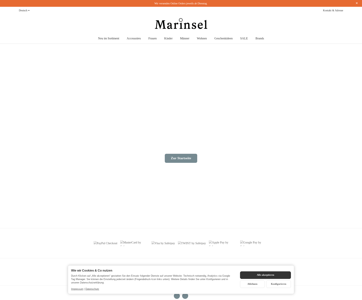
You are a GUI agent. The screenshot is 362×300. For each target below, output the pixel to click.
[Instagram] (185, 296)
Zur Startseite (181, 158)
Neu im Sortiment (108, 38)
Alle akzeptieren (265, 275)
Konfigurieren (278, 284)
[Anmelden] (332, 24)
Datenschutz (92, 289)
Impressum (77, 289)
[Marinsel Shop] (181, 23)
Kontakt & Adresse (333, 10)
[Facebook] (177, 296)
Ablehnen (252, 284)
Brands (259, 38)
